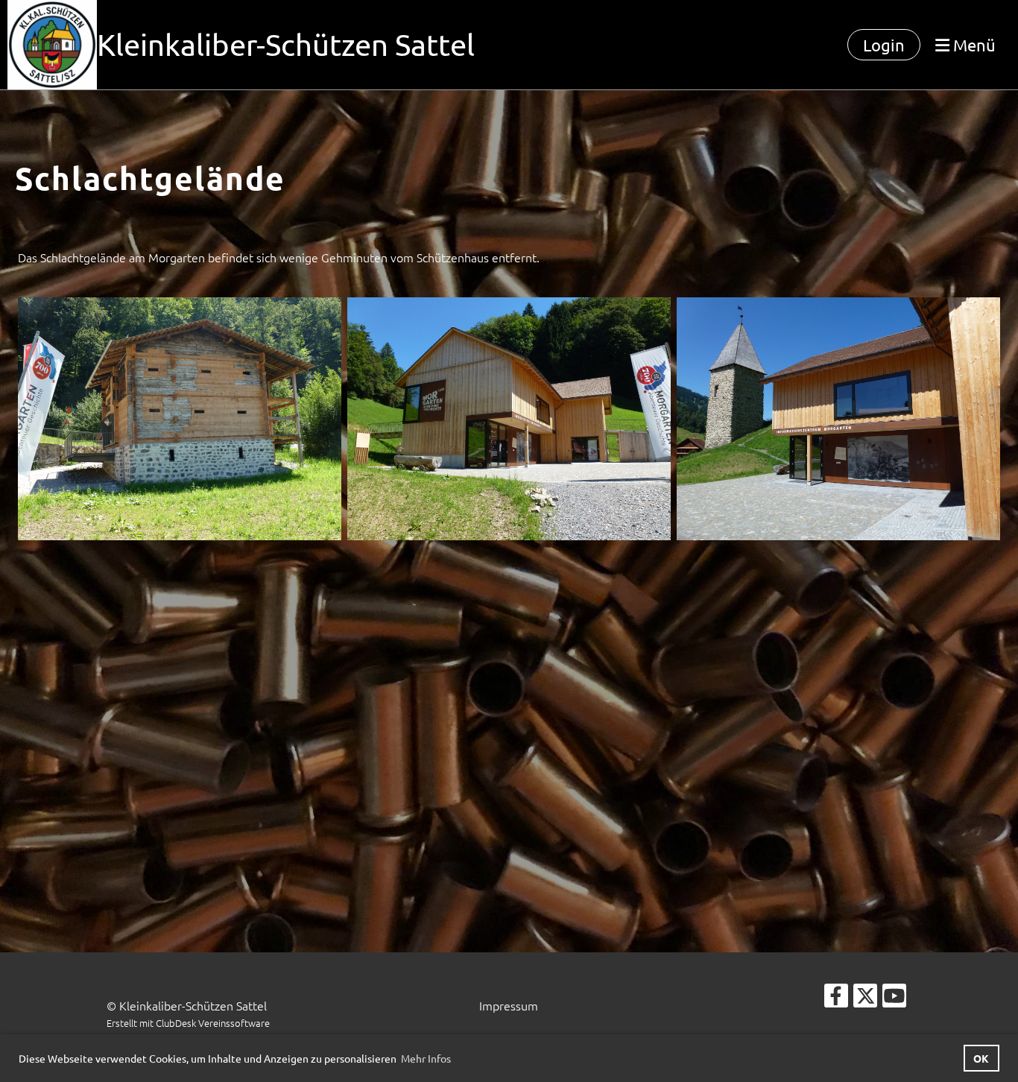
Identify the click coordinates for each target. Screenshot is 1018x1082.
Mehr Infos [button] (426, 1058)
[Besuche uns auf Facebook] (836, 998)
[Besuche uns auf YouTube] (894, 998)
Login (884, 44)
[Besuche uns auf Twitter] (865, 998)
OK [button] (981, 1058)
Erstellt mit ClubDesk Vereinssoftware (188, 1023)
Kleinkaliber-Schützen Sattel (286, 44)
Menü (972, 44)
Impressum (508, 1005)
